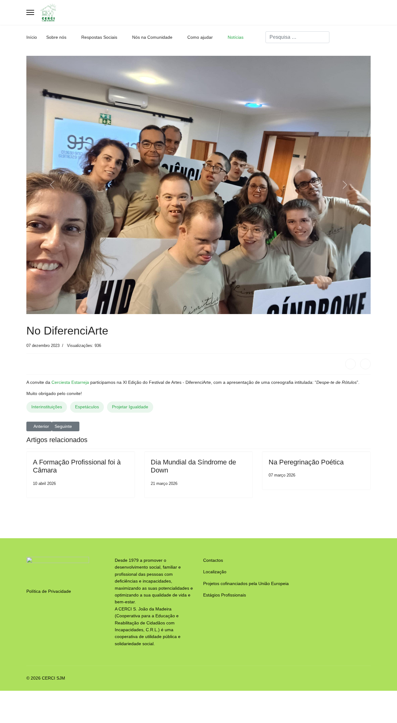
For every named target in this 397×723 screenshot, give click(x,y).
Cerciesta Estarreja (70, 382)
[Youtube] (359, 37)
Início (31, 37)
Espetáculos (87, 406)
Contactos (213, 560)
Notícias (235, 37)
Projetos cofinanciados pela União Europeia (246, 583)
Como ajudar (200, 37)
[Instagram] (369, 37)
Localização (214, 571)
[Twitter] (365, 364)
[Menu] (30, 12)
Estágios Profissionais (224, 594)
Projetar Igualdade (130, 406)
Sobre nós (56, 37)
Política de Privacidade (48, 591)
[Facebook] (349, 37)
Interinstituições (46, 406)
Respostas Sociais (99, 37)
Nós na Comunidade (152, 37)
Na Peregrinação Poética (306, 462)
